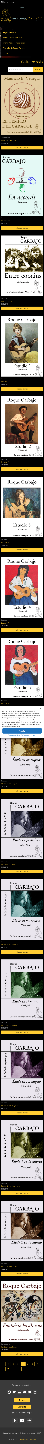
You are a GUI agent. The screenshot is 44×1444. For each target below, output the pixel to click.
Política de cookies (14, 735)
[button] (40, 709)
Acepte (22, 731)
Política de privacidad (28, 735)
